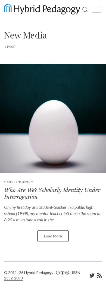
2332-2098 (13, 278)
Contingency (19, 182)
